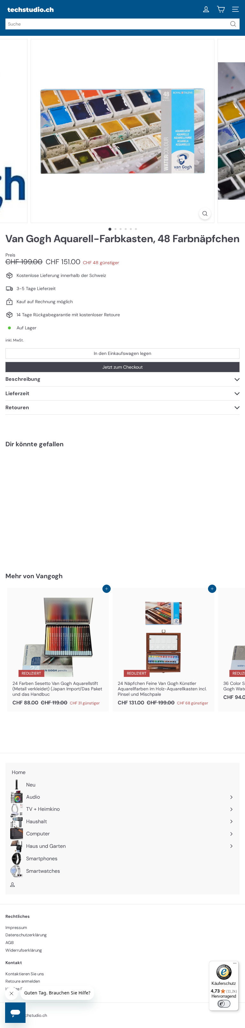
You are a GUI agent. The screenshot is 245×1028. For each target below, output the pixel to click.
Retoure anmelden (22, 981)
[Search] (233, 24)
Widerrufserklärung (23, 950)
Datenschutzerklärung (26, 935)
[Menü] (235, 965)
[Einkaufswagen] (220, 9)
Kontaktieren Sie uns (24, 974)
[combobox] (122, 24)
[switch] (224, 1004)
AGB (9, 942)
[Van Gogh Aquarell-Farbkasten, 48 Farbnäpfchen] (45, 506)
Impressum (16, 927)
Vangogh (49, 576)
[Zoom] (205, 213)
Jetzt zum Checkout (122, 367)
